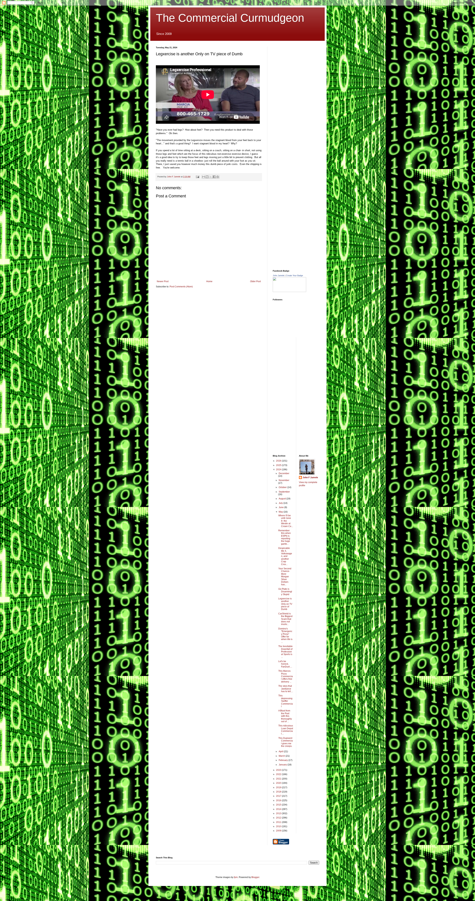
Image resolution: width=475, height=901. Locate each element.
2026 (279, 460)
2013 (279, 813)
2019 (279, 787)
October (283, 487)
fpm (236, 877)
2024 (279, 469)
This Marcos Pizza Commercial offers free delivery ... (285, 676)
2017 (279, 796)
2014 (279, 809)
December (284, 473)
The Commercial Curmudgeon (230, 18)
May (281, 512)
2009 (279, 830)
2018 (279, 791)
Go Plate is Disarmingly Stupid (285, 592)
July (281, 503)
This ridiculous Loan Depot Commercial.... (285, 729)
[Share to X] (210, 177)
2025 (279, 465)
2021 (279, 778)
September (284, 491)
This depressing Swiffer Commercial (285, 701)
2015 (279, 804)
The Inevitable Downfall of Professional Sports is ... (285, 651)
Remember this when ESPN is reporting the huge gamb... (284, 537)
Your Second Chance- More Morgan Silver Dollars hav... (284, 576)
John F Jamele (310, 477)
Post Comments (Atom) (181, 286)
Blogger (255, 877)
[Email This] (203, 177)
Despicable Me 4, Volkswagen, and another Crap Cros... (285, 556)
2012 (279, 817)
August (282, 498)
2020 (279, 783)
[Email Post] (197, 176)
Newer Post (162, 281)
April (281, 751)
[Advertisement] (300, 69)
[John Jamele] (289, 291)
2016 (279, 800)
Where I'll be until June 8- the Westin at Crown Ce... (285, 521)
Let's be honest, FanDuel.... (285, 664)
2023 (279, 770)
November (284, 480)
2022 (279, 774)
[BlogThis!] (207, 177)
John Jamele (278, 275)
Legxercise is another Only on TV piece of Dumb (285, 604)
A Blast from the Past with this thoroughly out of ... (285, 716)
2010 (279, 826)
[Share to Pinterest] (218, 177)
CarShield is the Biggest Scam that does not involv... (285, 619)
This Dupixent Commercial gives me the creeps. (285, 742)
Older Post (255, 281)
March (282, 756)
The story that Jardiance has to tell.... (285, 689)
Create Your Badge (294, 275)
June (281, 507)
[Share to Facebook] (214, 177)
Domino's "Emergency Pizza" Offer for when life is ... (285, 635)
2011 (279, 822)
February (283, 760)
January (283, 764)
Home (209, 281)
